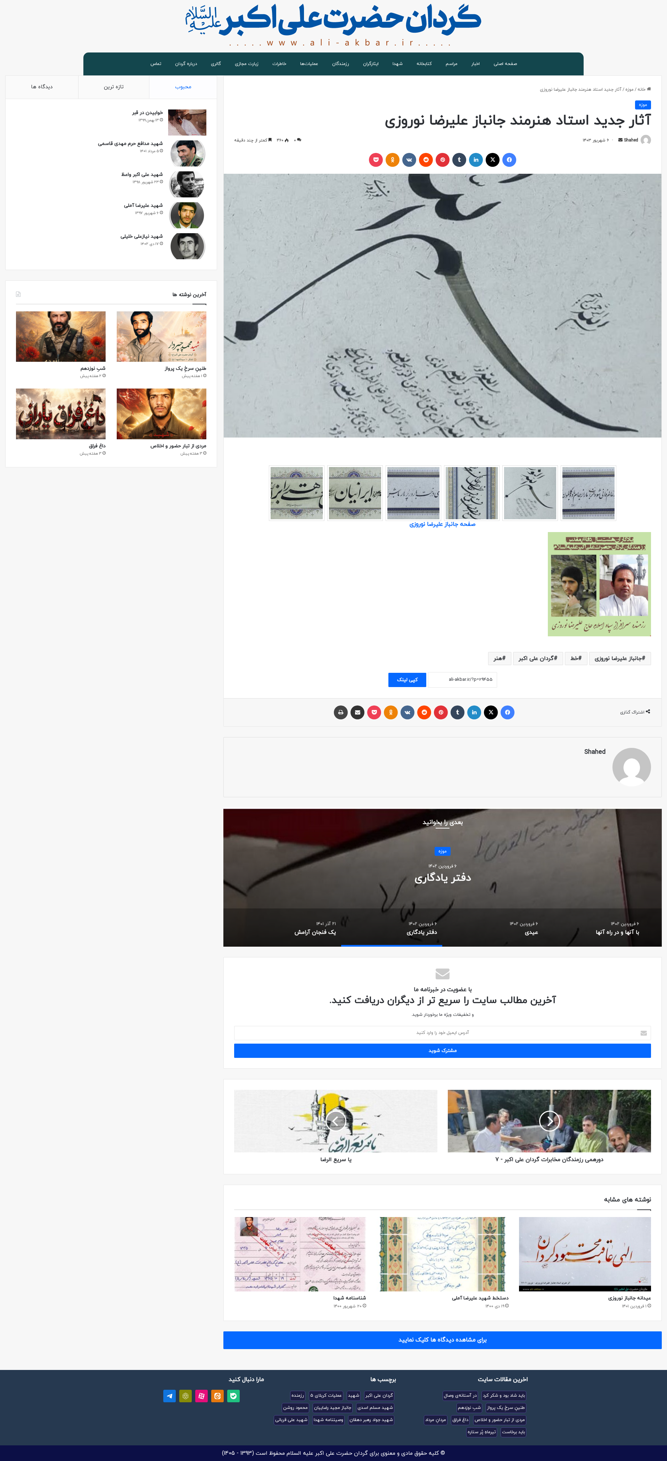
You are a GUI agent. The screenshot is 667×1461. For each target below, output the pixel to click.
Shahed (631, 140)
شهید (353, 1396)
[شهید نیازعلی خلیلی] (187, 246)
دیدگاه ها (41, 87)
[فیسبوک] (509, 160)
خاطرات (279, 64)
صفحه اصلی (505, 64)
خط (574, 658)
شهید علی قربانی (291, 1420)
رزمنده (297, 1396)
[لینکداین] (476, 160)
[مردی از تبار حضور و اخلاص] (161, 414)
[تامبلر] (459, 160)
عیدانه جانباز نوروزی (629, 1298)
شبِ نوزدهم (93, 368)
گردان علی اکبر (536, 658)
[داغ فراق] (61, 414)
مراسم (452, 64)
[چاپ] (341, 712)
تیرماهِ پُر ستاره (482, 1432)
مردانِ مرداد (435, 1420)
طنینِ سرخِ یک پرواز (185, 368)
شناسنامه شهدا (350, 1298)
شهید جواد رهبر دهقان (371, 1420)
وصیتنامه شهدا (328, 1420)
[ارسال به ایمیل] (620, 140)
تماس (155, 64)
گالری (216, 64)
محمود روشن (295, 1408)
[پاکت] (376, 160)
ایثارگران (371, 64)
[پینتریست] (443, 160)
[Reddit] (426, 160)
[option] (442, 877)
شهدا (398, 64)
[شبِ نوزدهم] (61, 336)
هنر (498, 658)
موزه (629, 90)
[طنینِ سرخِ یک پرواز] (161, 336)
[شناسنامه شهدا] (300, 1254)
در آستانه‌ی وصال (460, 1396)
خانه (642, 90)
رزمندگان (340, 64)
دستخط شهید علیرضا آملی (480, 1298)
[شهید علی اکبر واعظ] (187, 184)
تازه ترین (114, 87)
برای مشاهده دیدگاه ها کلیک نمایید (442, 1340)
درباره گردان (186, 64)
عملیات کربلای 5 (326, 1396)
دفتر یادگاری (442, 877)
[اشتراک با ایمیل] (357, 712)
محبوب (183, 87)
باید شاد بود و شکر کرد (504, 1396)
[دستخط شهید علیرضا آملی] (443, 1254)
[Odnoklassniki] (393, 160)
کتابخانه (424, 64)
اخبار (475, 64)
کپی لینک (407, 680)
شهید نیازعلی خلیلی (142, 236)
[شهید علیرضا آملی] (187, 215)
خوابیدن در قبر (147, 112)
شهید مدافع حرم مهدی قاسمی (130, 143)
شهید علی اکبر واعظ (142, 174)
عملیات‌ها (309, 64)
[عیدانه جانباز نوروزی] (585, 1254)
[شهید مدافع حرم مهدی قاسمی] (187, 153)
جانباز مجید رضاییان (332, 1408)
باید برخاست (513, 1432)
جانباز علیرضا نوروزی (618, 658)
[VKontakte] (409, 160)
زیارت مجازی (246, 64)
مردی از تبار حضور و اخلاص (178, 446)
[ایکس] (493, 160)
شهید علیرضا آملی (143, 205)
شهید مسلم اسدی (375, 1408)
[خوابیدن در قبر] (187, 122)
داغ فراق (97, 446)
